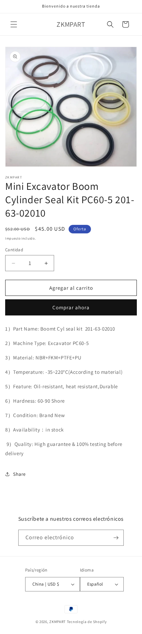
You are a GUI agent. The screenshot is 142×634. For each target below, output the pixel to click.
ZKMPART (57, 621)
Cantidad (14, 250)
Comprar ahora (71, 307)
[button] (13, 24)
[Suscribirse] (115, 538)
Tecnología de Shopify (87, 621)
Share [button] (19, 474)
